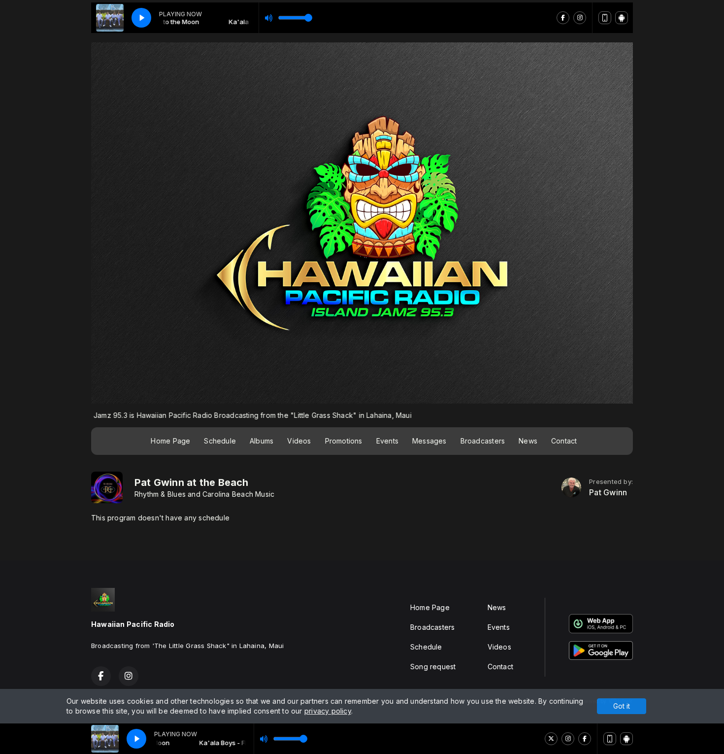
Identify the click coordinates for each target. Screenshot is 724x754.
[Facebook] (584, 738)
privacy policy (327, 711)
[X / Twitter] (551, 738)
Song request (433, 666)
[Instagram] (567, 738)
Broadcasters (483, 441)
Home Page (170, 441)
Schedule (220, 441)
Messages (429, 441)
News (528, 441)
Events (387, 441)
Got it (621, 706)
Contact (564, 441)
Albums (261, 441)
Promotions (343, 441)
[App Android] (626, 738)
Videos (299, 441)
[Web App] (609, 738)
